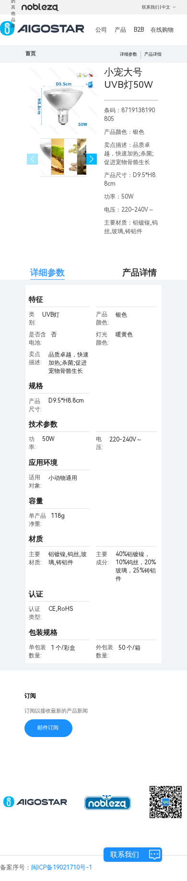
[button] (91, 159)
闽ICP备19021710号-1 (61, 867)
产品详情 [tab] (139, 272)
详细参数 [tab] (47, 272)
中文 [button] (166, 7)
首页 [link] (30, 53)
